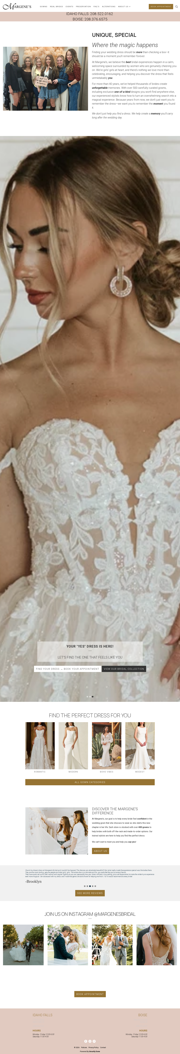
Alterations (109, 7)
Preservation (83, 7)
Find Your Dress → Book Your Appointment (67, 668)
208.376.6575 (95, 19)
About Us (123, 7)
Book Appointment (161, 7)
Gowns (43, 7)
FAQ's (96, 7)
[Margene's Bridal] (17, 6)
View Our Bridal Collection (124, 668)
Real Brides (56, 7)
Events (69, 7)
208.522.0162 (101, 14)
